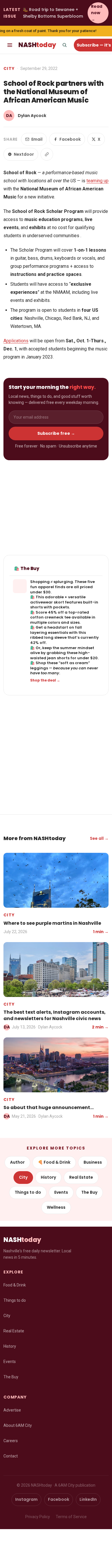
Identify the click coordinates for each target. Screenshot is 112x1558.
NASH (37, 44)
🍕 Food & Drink (54, 1162)
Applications (15, 340)
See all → (99, 838)
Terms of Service (71, 1516)
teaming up (97, 180)
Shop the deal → (45, 680)
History (48, 1177)
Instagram (26, 1499)
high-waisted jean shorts (60, 655)
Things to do (28, 1192)
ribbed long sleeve (48, 637)
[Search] (64, 45)
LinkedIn (88, 1499)
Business (93, 1162)
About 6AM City (17, 1425)
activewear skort (47, 602)
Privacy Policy (37, 1516)
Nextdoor (24, 154)
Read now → (96, 12)
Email (37, 139)
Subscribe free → (56, 433)
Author (17, 1162)
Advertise (12, 1410)
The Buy (89, 1192)
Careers (10, 1440)
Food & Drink (14, 1285)
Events (61, 1192)
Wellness (56, 1207)
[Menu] (9, 45)
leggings (39, 668)
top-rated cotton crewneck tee (59, 615)
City (9, 68)
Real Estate (81, 1177)
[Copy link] (46, 154)
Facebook (70, 139)
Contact (10, 1456)
